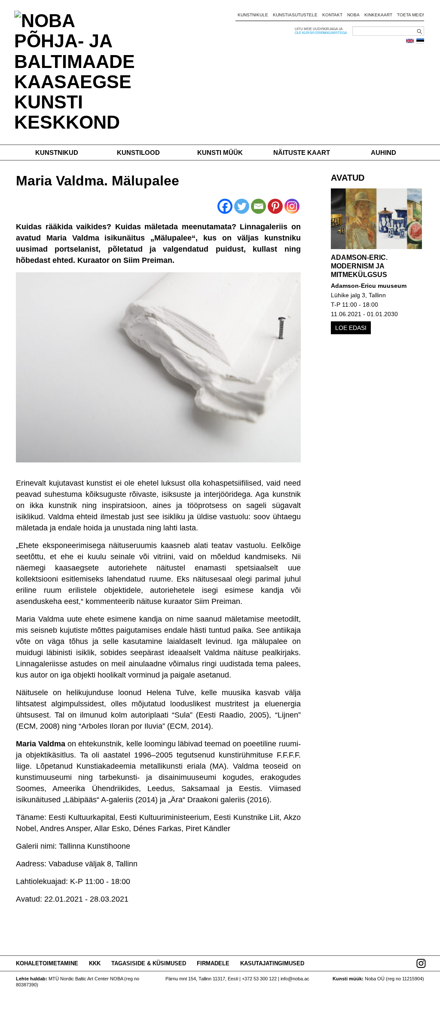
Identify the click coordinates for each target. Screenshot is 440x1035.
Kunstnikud (56, 152)
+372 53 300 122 (259, 978)
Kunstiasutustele (295, 14)
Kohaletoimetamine (47, 963)
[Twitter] (241, 206)
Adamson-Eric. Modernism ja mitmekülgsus (359, 266)
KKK (95, 963)
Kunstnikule (253, 14)
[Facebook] (224, 206)
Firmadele (213, 963)
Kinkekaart (378, 14)
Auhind (383, 152)
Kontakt (332, 14)
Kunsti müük (220, 152)
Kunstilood (138, 152)
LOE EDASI (351, 327)
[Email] (258, 206)
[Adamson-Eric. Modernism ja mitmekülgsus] (376, 219)
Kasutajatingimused (272, 963)
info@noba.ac (295, 978)
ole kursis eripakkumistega (321, 33)
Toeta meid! (410, 14)
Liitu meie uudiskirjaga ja (318, 29)
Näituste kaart (301, 152)
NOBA (353, 14)
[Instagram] (291, 206)
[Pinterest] (275, 206)
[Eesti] (420, 40)
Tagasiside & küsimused (148, 963)
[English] (410, 40)
